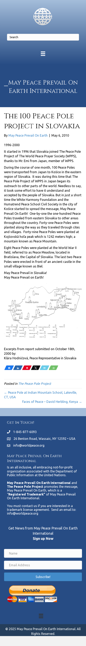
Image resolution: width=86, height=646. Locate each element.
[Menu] (43, 54)
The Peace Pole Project (34, 383)
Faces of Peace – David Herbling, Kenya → (52, 401)
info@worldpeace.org (28, 445)
